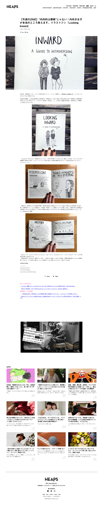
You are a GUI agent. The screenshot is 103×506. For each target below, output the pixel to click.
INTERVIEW (33, 395)
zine (29, 29)
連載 (95, 396)
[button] (51, 488)
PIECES (25, 29)
